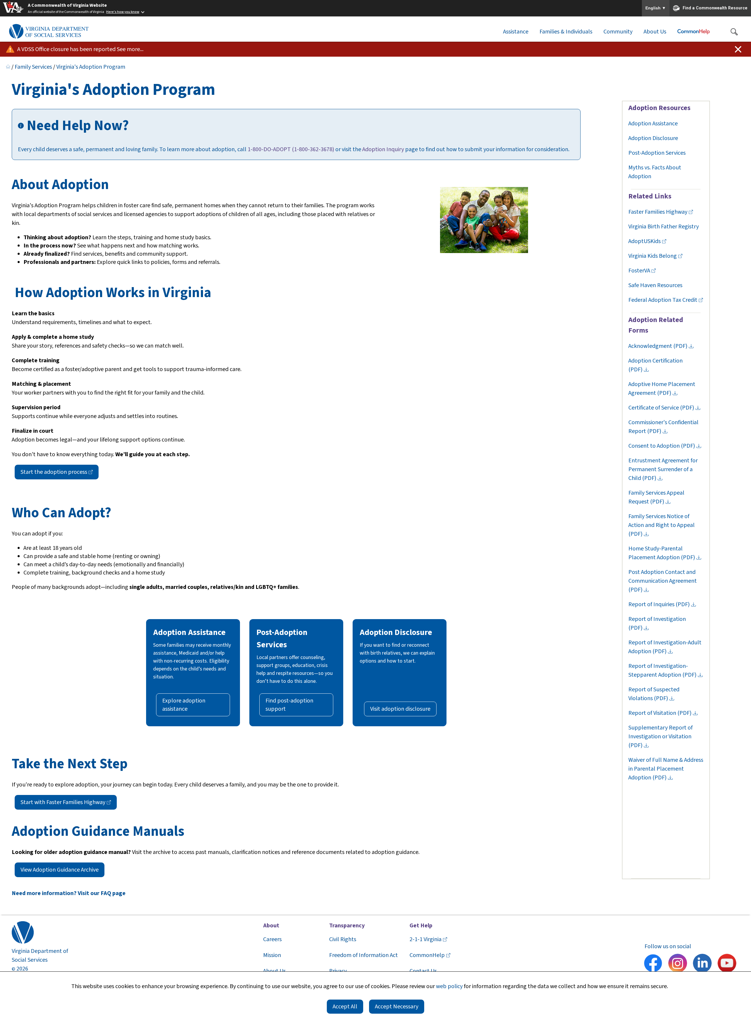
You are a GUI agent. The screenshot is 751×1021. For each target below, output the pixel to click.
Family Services (33, 67)
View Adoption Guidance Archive (60, 870)
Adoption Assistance (653, 123)
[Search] (734, 31)
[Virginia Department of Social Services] (49, 32)
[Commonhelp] (693, 31)
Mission (272, 955)
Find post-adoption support (289, 705)
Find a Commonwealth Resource (715, 7)
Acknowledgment (657, 346)
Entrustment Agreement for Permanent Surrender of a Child (663, 469)
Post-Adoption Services (657, 153)
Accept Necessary (396, 1007)
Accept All (345, 1007)
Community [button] (617, 32)
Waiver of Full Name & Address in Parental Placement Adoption (665, 769)
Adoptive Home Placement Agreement (661, 388)
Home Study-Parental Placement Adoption (661, 553)
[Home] (8, 67)
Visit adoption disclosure (400, 709)
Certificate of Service (661, 408)
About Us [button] (655, 32)
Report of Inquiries (659, 604)
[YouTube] (727, 964)
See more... (130, 49)
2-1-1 (426, 939)
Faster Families (657, 212)
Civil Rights (342, 939)
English (655, 8)
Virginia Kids (652, 256)
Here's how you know (122, 11)
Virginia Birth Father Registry (663, 227)
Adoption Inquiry (383, 149)
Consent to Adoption (661, 446)
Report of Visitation (659, 713)
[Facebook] (653, 964)
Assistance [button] (515, 32)
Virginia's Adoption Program (90, 67)
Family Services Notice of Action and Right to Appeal (662, 525)
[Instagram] (677, 964)
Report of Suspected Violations (653, 693)
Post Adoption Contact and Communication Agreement (663, 581)
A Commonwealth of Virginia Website (67, 5)
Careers (272, 939)
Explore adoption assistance (183, 705)
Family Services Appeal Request (656, 497)
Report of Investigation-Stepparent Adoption (662, 670)
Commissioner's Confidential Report (663, 426)
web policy (449, 986)
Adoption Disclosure (653, 138)
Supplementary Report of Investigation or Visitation (660, 736)
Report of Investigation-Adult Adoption (664, 647)
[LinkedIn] (702, 964)
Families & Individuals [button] (565, 32)
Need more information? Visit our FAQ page (69, 893)
